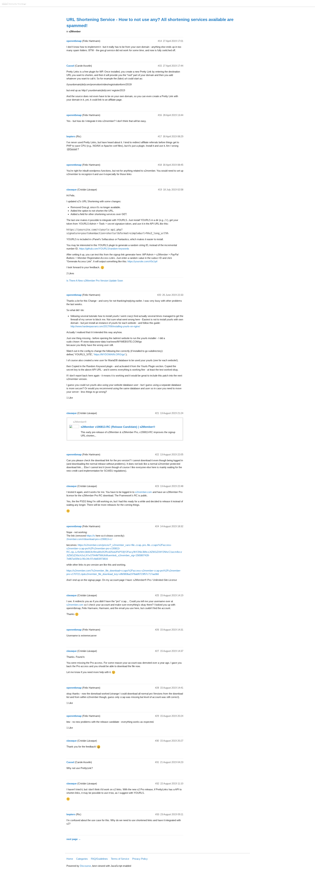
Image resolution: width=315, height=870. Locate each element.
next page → (73, 839)
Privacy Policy (140, 858)
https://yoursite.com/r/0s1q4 (142, 261)
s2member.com (143, 492)
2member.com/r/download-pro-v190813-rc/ (89, 539)
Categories (82, 858)
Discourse (85, 865)
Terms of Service (120, 858)
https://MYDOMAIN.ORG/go (109, 354)
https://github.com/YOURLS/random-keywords (104, 248)
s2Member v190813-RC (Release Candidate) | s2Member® (118, 426)
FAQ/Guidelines (99, 858)
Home (69, 858)
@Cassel (72, 149)
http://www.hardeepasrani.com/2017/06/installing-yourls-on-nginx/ (105, 326)
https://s (90, 535)
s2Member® (79, 421)
